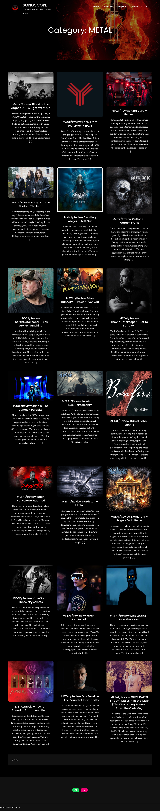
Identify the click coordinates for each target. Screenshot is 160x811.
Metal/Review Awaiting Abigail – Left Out (80, 219)
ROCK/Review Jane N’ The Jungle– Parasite (30, 408)
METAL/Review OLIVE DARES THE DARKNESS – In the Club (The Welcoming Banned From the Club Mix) (129, 702)
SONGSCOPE (35, 5)
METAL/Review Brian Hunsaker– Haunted (30, 498)
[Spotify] (75, 790)
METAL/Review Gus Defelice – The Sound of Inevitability (80, 698)
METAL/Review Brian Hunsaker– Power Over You (80, 300)
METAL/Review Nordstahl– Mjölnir (80, 503)
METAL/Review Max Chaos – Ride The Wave (129, 618)
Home (96, 6)
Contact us (136, 6)
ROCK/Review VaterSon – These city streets (30, 600)
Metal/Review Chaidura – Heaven (129, 112)
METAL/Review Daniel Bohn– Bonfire (129, 423)
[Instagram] (84, 790)
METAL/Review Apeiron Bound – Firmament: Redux (31, 708)
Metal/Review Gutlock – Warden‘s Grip (129, 221)
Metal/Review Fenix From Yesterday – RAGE (80, 124)
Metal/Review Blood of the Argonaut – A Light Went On (30, 106)
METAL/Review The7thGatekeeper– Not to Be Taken (129, 321)
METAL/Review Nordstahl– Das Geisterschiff (80, 403)
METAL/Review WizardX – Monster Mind (80, 618)
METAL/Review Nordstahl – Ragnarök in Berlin (129, 518)
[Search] (147, 7)
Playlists (122, 6)
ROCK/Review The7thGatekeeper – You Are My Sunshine (30, 321)
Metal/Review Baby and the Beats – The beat (31, 204)
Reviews (108, 6)
